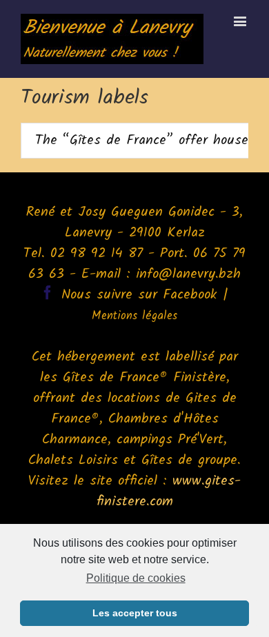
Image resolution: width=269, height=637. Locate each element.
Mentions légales (134, 316)
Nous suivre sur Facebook (139, 295)
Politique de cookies (135, 578)
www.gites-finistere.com (169, 491)
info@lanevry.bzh (188, 274)
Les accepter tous (134, 612)
